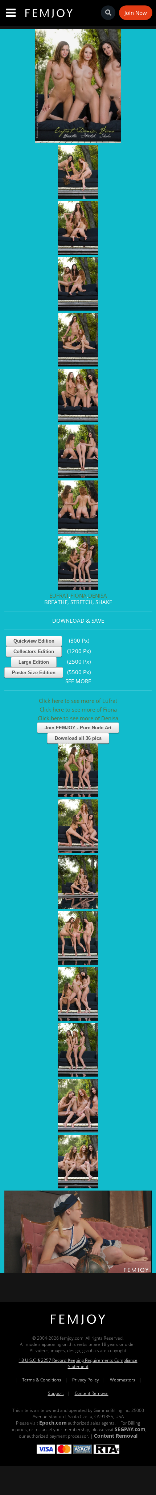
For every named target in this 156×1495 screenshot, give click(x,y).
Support (56, 1393)
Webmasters (122, 1380)
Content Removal (91, 1393)
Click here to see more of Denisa (78, 718)
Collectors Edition (33, 651)
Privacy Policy (85, 1380)
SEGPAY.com (130, 1429)
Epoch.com (53, 1423)
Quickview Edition (33, 641)
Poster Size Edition (34, 672)
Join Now (135, 12)
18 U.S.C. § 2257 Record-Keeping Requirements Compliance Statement (78, 1363)
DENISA (97, 595)
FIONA (78, 595)
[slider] (53, 1265)
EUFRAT (59, 595)
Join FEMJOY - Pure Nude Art (78, 727)
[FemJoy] (78, 1325)
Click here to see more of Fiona (78, 709)
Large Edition (34, 662)
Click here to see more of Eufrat (78, 700)
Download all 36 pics (78, 738)
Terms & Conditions (41, 1380)
